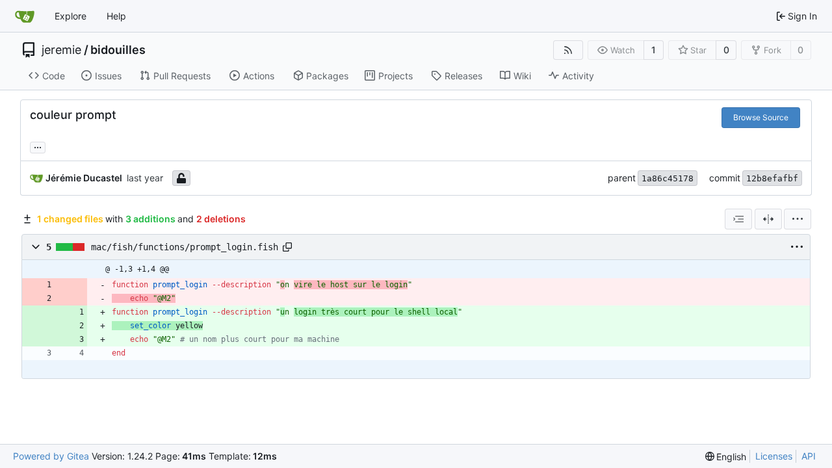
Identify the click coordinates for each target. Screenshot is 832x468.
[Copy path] (287, 247)
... (38, 146)
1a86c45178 (668, 178)
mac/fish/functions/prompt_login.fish (184, 247)
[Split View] (768, 219)
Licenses (773, 456)
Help (116, 15)
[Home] (24, 16)
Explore (70, 15)
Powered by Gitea (51, 456)
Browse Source (760, 117)
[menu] (797, 219)
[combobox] (738, 219)
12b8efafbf (772, 178)
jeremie (61, 50)
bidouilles (118, 50)
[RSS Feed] (568, 50)
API (808, 456)
